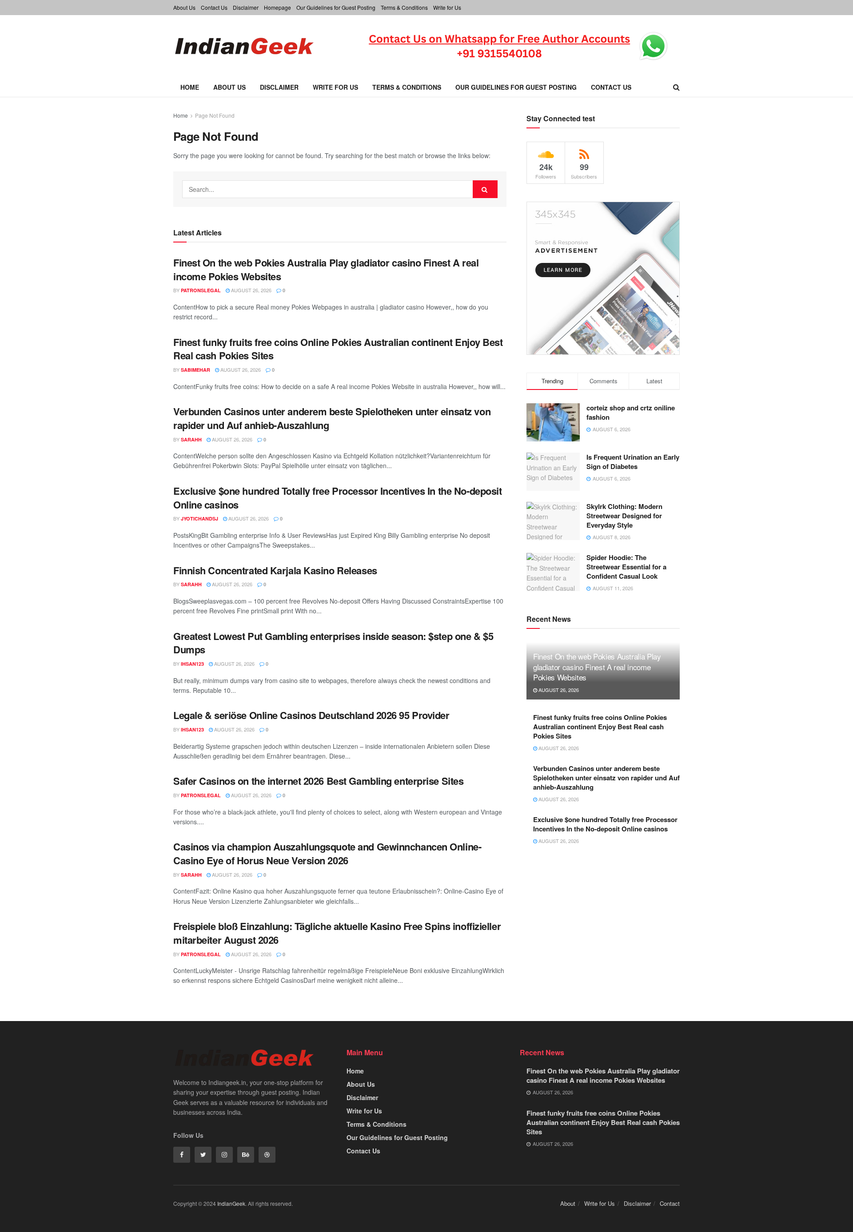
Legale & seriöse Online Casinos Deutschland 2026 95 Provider (311, 715)
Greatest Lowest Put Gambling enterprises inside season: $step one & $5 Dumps (333, 643)
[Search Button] (485, 189)
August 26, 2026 (250, 290)
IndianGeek (231, 1203)
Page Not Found (215, 115)
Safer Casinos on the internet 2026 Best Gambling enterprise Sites (318, 781)
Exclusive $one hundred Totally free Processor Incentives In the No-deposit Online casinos (337, 498)
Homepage (277, 7)
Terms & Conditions (404, 7)
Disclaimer (246, 7)
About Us (184, 7)
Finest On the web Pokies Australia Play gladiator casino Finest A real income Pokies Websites (325, 269)
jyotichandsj (199, 518)
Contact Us (214, 7)
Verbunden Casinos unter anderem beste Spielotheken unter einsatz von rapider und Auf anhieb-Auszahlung (331, 418)
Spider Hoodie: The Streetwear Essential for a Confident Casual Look (626, 566)
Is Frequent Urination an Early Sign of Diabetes (632, 461)
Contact (670, 1203)
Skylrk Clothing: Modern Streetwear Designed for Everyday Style (624, 515)
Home (189, 87)
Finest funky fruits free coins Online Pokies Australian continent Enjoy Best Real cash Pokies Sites (338, 349)
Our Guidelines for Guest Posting (335, 7)
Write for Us (447, 7)
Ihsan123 (192, 663)
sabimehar (195, 369)
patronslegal (201, 290)
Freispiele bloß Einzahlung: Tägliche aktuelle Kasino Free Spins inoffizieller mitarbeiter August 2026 (337, 933)
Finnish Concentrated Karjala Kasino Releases (275, 570)
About (567, 1203)
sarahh (191, 439)
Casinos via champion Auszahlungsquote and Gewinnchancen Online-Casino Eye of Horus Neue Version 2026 (327, 853)
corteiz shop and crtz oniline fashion (630, 412)
